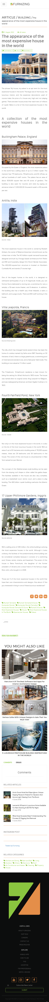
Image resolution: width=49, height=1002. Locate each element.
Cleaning (30, 865)
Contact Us (24, 941)
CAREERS (24, 938)
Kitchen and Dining (12, 861)
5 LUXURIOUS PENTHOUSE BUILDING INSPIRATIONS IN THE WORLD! (24, 754)
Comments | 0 (8, 50)
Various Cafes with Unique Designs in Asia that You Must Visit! (24, 718)
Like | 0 (18, 50)
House (7, 868)
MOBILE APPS (24, 954)
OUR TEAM (24, 934)
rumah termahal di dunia (28, 603)
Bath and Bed (27, 861)
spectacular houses (20, 612)
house (24, 610)
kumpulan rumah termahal (27, 605)
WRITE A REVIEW (24, 972)
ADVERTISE (24, 965)
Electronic (26, 863)
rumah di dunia (36, 608)
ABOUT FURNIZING (24, 930)
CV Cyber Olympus (30, 999)
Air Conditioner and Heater (15, 865)
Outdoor (8, 863)
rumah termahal (10, 603)
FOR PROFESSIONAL (24, 968)
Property (40, 865)
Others (17, 863)
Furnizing (19, 999)
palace (33, 612)
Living (37, 861)
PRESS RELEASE (24, 945)
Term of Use (40, 999)
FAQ (24, 961)
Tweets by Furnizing (12, 846)
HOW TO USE (24, 958)
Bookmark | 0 (27, 50)
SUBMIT (24, 990)
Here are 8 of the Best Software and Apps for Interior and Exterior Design (24, 682)
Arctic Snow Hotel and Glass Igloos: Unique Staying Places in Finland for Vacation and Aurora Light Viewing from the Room (27, 794)
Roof (35, 863)
